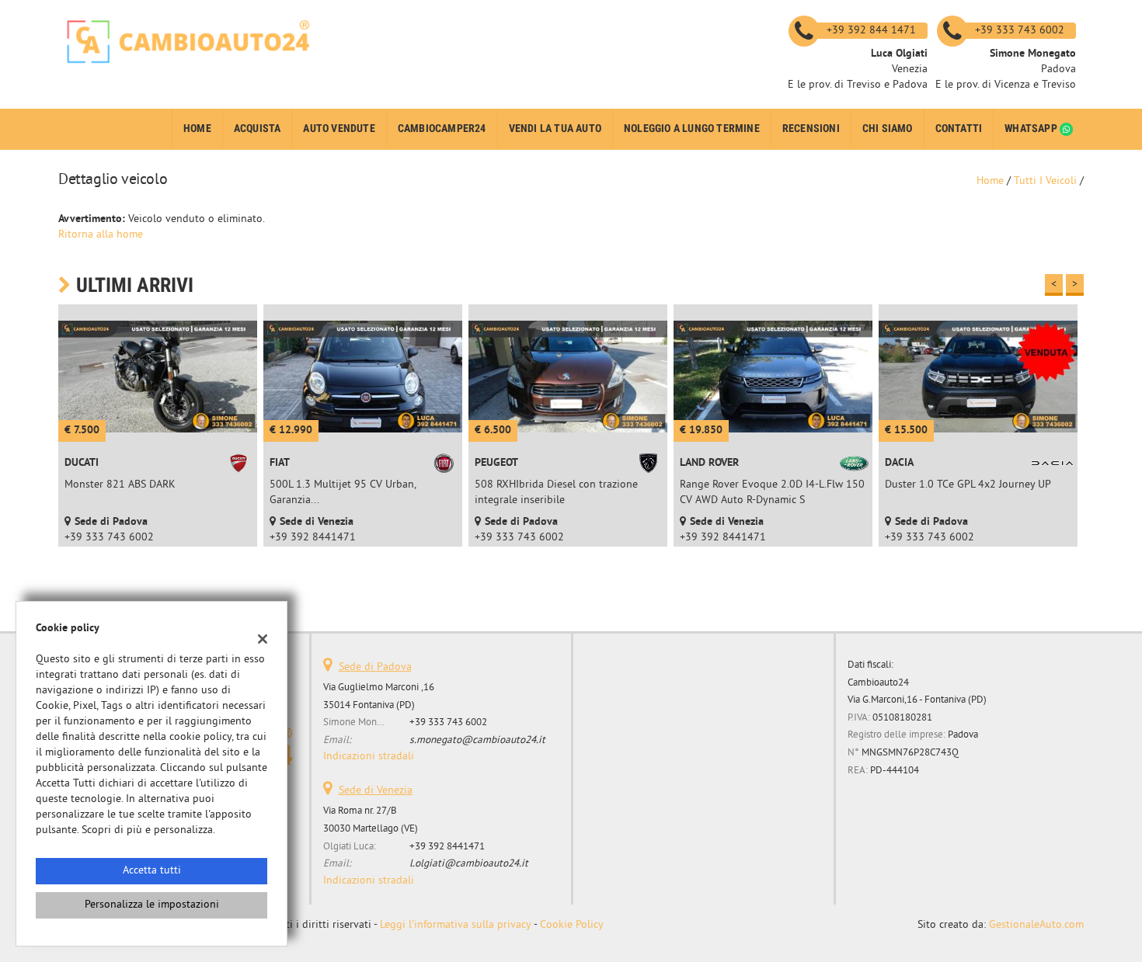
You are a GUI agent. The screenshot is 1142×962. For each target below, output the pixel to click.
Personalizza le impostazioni (152, 905)
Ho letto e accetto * (691, 523)
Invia (732, 594)
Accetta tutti (152, 870)
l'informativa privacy (732, 523)
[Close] (893, 307)
